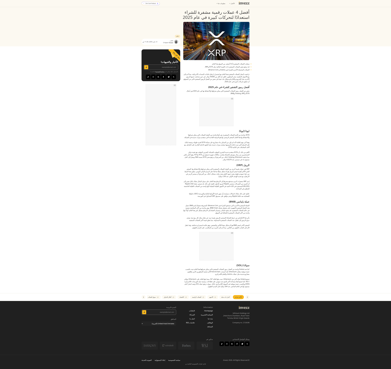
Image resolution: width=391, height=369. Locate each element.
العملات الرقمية (196, 297)
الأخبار (233, 3)
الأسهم (211, 297)
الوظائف (210, 323)
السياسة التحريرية (207, 315)
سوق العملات (152, 297)
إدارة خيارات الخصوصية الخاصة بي (195, 364)
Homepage (208, 311)
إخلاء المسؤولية (160, 360)
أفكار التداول (167, 297)
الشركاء (192, 315)
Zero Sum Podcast (151, 3)
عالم (177, 36)
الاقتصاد (181, 297)
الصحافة (210, 327)
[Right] (144, 297)
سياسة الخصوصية (159, 71)
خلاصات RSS (190, 323)
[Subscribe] (146, 67)
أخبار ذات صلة (225, 297)
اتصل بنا (192, 319)
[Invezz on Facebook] (163, 77)
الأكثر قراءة (238, 297)
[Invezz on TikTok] (148, 77)
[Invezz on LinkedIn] (158, 77)
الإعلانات (192, 311)
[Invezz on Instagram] (153, 77)
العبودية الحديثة (147, 360)
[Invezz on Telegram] (168, 77)
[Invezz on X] (173, 77)
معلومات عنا (221, 3)
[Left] (247, 297)
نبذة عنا (210, 319)
